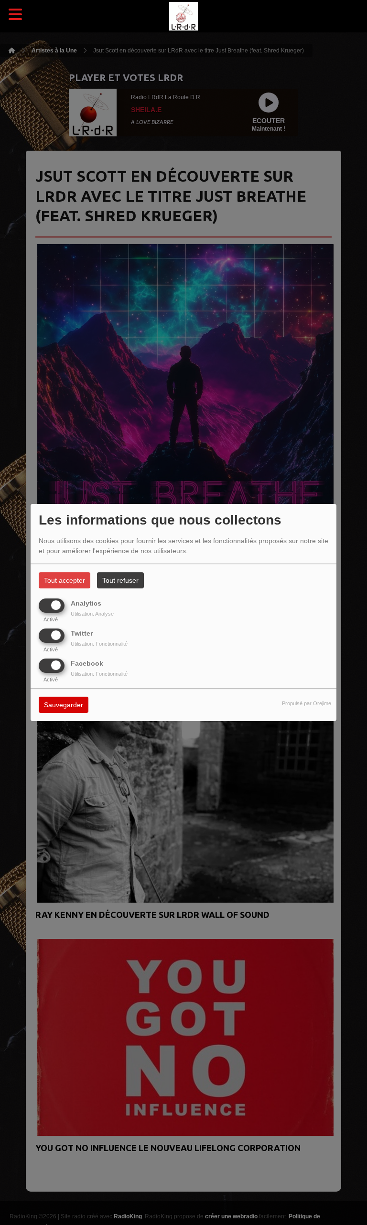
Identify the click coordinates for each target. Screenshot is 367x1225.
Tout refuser (120, 580)
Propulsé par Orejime (306, 704)
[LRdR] (183, 16)
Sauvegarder (63, 705)
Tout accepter (64, 580)
